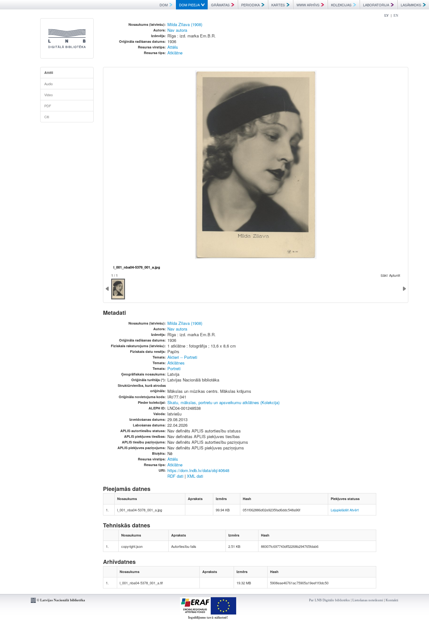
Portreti (174, 368)
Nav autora (177, 30)
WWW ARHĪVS (307, 4)
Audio (48, 83)
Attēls (172, 47)
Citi (46, 116)
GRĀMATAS (220, 4)
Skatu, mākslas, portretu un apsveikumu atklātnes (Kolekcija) (223, 402)
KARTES (278, 4)
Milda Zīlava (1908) (184, 24)
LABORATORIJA (376, 4)
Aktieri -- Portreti (182, 357)
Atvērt (354, 509)
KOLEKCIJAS (341, 4)
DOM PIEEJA (189, 4)
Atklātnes (176, 363)
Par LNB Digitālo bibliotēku (329, 600)
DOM (164, 4)
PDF (47, 105)
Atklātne (174, 53)
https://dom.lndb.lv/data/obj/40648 (198, 470)
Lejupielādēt (340, 509)
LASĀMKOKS (411, 4)
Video (48, 94)
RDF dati (175, 476)
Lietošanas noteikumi (367, 600)
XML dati (195, 476)
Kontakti (392, 600)
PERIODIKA (250, 4)
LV (386, 15)
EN (396, 15)
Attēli (48, 72)
